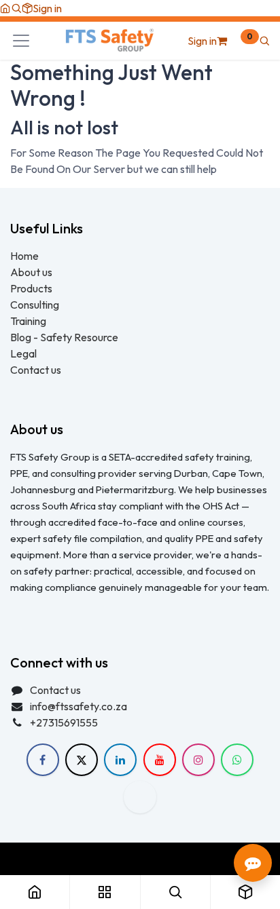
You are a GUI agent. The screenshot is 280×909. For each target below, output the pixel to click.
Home (24, 256)
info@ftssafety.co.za (78, 706)
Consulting (34, 304)
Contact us (35, 369)
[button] (16, 8)
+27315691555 (64, 722)
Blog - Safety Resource (65, 337)
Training (28, 321)
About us (31, 272)
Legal (23, 353)
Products (31, 288)
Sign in (47, 8)
